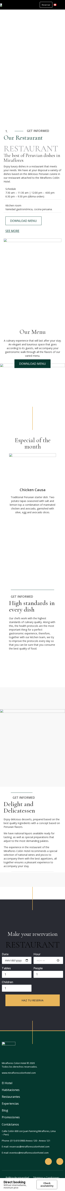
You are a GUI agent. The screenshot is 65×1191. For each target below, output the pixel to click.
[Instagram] (59, 1161)
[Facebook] (48, 1161)
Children (7, 982)
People (38, 968)
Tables (6, 968)
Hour (36, 954)
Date (5, 954)
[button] (60, 5)
